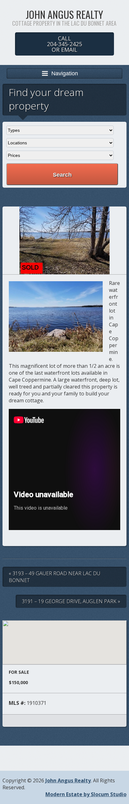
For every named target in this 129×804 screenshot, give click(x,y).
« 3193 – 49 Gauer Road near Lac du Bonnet (54, 577)
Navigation (64, 73)
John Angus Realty (64, 14)
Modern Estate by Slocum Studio (85, 794)
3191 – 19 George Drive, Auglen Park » (71, 601)
